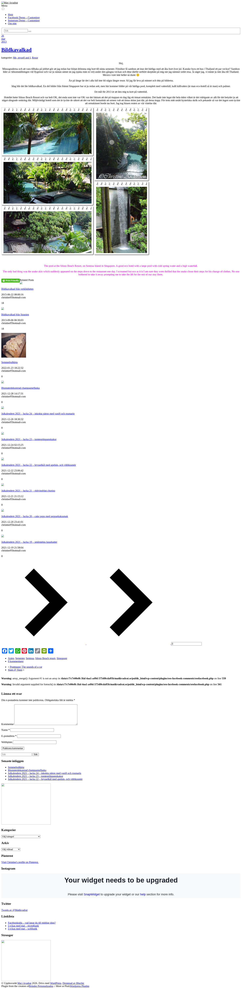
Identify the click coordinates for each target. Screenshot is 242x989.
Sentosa (30, 658)
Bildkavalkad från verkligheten (17, 288)
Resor (35, 57)
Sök (36, 754)
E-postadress (8, 736)
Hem (10, 14)
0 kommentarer (16, 661)
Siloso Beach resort (45, 658)
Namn (5, 730)
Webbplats (6, 742)
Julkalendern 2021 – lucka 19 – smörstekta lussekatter (29, 542)
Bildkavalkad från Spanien (15, 314)
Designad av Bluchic (73, 983)
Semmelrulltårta (9, 362)
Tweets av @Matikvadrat (14, 910)
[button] (3, 9)
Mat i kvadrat (24, 983)
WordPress (55, 983)
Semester (20, 658)
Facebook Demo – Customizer (24, 17)
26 (2, 35)
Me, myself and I (22, 57)
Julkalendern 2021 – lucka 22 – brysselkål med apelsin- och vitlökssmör (38, 465)
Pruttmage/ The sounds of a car (26, 666)
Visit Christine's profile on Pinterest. (20, 862)
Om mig (12, 23)
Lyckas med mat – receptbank (23, 925)
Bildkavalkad (16, 50)
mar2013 (4, 40)
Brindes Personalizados (41, 986)
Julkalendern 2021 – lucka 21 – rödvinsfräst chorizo (28, 490)
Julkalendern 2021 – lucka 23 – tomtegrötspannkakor (28, 439)
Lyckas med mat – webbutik (22, 928)
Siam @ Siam (15, 669)
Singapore (62, 658)
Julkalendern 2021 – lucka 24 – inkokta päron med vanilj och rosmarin (38, 413)
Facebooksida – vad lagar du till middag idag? (32, 922)
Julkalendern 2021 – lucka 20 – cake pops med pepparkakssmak (34, 516)
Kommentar (7, 724)
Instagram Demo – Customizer (24, 20)
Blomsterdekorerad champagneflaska (20, 388)
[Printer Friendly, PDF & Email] (10, 280)
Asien (11, 658)
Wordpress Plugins (79, 986)
